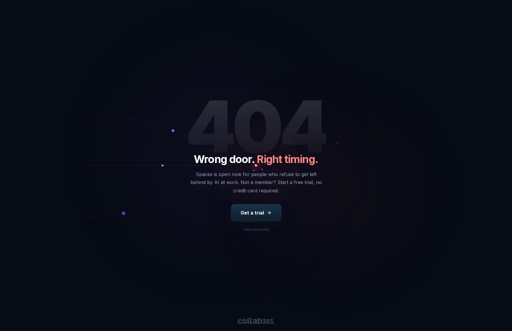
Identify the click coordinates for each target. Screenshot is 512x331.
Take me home (256, 229)
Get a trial (252, 213)
